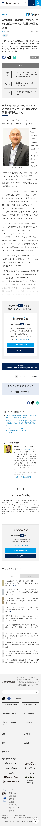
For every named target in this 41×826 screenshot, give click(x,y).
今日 (11, 576)
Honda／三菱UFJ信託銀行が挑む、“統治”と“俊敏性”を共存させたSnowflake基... (21, 416)
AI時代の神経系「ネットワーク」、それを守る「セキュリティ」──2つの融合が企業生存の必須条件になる (21, 592)
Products (5, 35)
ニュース (27, 722)
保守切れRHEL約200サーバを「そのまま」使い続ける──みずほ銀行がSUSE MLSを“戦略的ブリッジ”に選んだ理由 (21, 618)
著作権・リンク (13, 793)
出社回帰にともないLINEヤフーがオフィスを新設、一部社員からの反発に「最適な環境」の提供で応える (21, 635)
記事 (3, 734)
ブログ (4, 752)
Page (7, 84)
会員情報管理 (12, 796)
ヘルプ (11, 790)
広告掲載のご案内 (30, 704)
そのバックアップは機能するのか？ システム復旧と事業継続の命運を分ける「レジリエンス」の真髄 (21, 609)
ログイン (21, 350)
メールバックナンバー (21, 339)
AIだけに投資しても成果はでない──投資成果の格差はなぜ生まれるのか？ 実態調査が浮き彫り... (21, 423)
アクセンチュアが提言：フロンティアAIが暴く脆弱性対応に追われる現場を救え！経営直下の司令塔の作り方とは (21, 600)
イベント (27, 734)
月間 (29, 576)
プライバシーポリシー (15, 808)
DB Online (27, 449)
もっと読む (8, 433)
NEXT (34, 376)
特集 (3, 743)
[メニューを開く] (3, 3)
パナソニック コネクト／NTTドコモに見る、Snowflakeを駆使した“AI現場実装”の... (21, 429)
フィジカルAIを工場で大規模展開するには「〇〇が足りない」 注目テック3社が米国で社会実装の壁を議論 (21, 653)
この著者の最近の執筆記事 (22, 477)
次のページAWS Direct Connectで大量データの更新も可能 (21, 366)
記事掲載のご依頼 (11, 704)
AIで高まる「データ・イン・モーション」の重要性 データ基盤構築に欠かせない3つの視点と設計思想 (22, 644)
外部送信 (11, 811)
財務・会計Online (9, 722)
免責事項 (11, 799)
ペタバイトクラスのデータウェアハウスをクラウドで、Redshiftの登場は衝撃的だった (26, 74)
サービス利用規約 (14, 805)
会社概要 (11, 802)
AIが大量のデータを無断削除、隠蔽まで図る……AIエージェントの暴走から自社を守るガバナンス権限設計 (21, 583)
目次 (20, 65)
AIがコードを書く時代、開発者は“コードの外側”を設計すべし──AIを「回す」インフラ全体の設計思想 (22, 627)
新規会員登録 (21, 345)
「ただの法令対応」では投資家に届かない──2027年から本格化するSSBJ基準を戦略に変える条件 (22, 661)
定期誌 (26, 743)
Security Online (8, 713)
